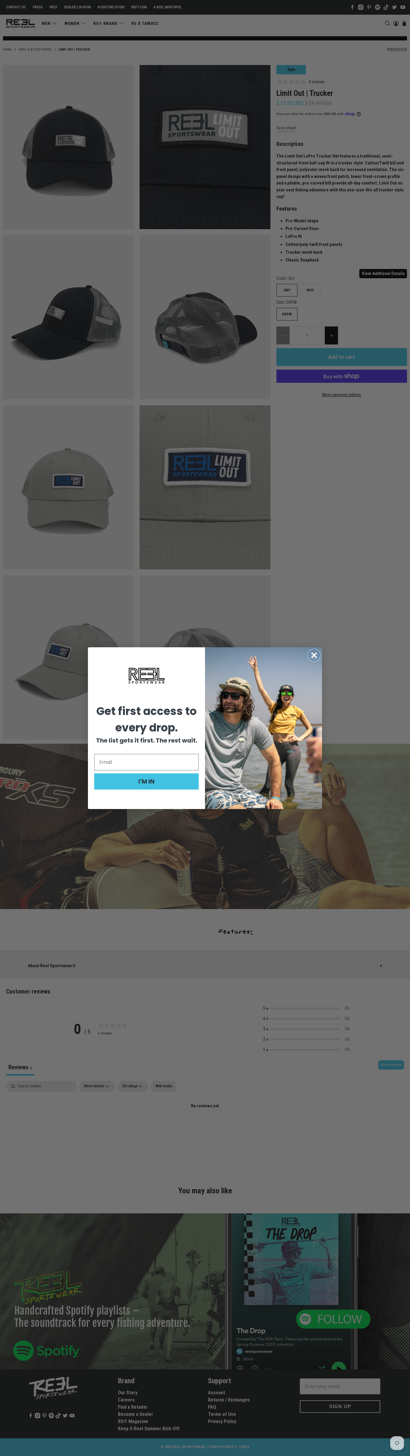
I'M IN (146, 781)
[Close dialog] (314, 655)
